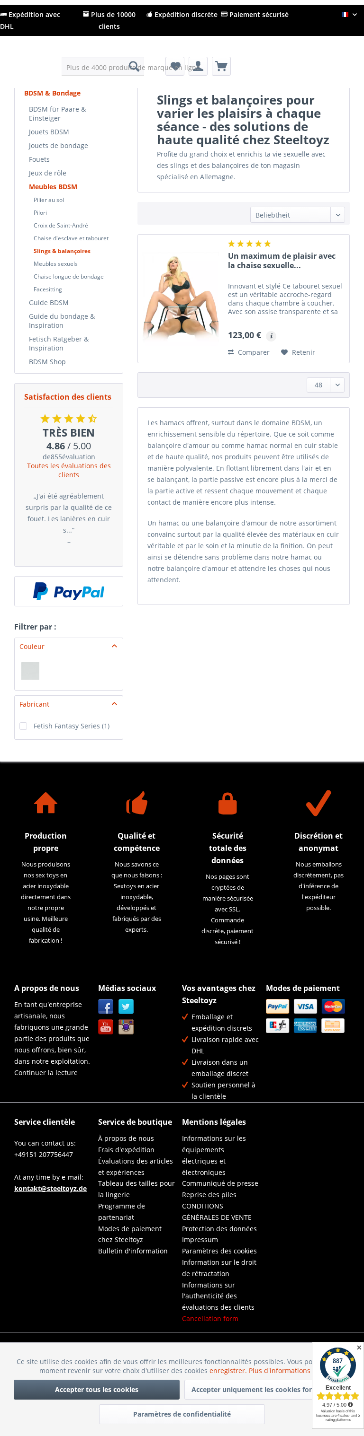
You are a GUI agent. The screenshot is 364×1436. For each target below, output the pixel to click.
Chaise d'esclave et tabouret (71, 238)
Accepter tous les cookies (96, 1389)
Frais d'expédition (126, 1149)
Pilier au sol (49, 200)
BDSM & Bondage (52, 92)
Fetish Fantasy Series (71, 725)
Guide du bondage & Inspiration (62, 321)
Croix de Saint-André (61, 225)
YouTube (106, 1027)
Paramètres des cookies (219, 1250)
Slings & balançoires (62, 251)
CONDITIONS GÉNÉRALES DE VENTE (217, 1211)
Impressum (200, 1239)
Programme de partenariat (121, 1211)
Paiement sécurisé (258, 14)
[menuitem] (103, 66)
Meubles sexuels (56, 264)
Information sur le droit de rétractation (219, 1268)
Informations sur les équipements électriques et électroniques (214, 1155)
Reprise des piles (209, 1194)
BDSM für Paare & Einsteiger (57, 114)
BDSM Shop (47, 361)
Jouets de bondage (58, 145)
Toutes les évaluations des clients (69, 470)
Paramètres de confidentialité (182, 1414)
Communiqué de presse (220, 1183)
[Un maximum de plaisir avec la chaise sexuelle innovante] (180, 298)
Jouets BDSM (49, 131)
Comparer (253, 352)
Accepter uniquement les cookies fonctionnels (267, 1389)
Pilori (40, 213)
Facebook (106, 1007)
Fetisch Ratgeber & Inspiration (59, 343)
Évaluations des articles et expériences (135, 1166)
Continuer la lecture (46, 1072)
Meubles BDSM (53, 186)
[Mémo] (174, 66)
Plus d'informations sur (287, 1370)
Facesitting (48, 289)
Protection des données (219, 1228)
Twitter (126, 1007)
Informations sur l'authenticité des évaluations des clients (218, 1296)
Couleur (32, 646)
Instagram (126, 1027)
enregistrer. (229, 1370)
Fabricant (34, 704)
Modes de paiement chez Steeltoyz (130, 1234)
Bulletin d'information (133, 1250)
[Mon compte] (198, 66)
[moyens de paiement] (305, 1016)
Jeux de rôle (47, 172)
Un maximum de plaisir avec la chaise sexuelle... (282, 261)
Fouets (39, 159)
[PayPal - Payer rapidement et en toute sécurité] (68, 591)
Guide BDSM (49, 302)
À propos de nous (126, 1138)
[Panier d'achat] (221, 66)
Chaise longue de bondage (69, 276)
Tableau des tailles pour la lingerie (136, 1189)
